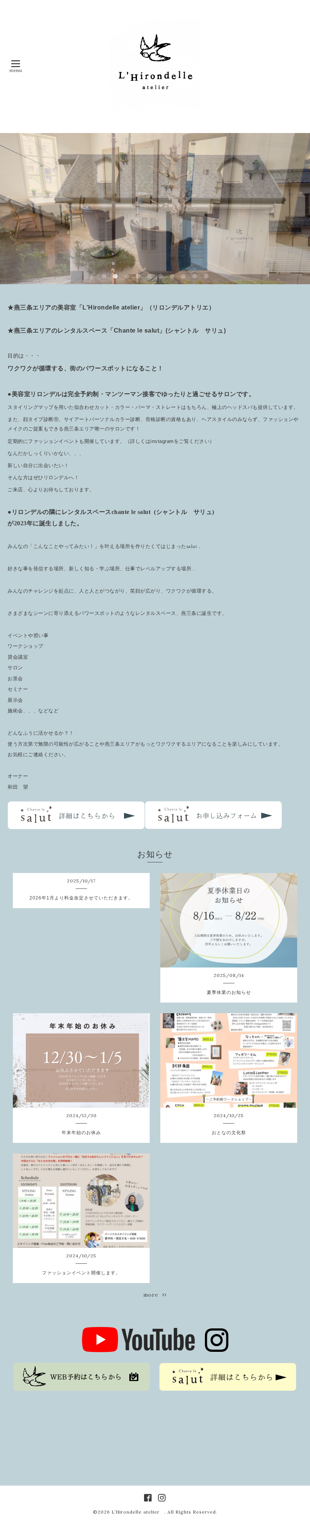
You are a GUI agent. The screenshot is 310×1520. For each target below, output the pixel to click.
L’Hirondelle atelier (138, 1512)
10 (206, 276)
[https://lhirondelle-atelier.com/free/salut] (76, 827)
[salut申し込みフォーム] (213, 827)
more (152, 1294)
